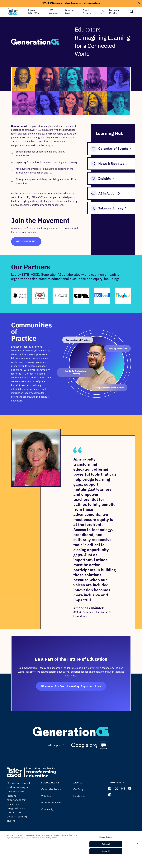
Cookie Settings (105, 837)
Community (47, 809)
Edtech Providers (87, 11)
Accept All (106, 851)
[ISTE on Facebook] (110, 788)
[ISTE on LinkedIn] (110, 795)
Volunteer (46, 796)
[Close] (138, 844)
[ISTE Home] (13, 11)
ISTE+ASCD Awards (51, 802)
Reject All (106, 844)
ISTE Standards (53, 11)
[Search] (131, 12)
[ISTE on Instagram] (123, 788)
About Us (77, 783)
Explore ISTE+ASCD (33, 11)
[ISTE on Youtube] (130, 788)
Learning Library (69, 11)
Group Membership (51, 789)
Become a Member (50, 783)
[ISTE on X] (116, 788)
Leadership (79, 796)
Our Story (78, 789)
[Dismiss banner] (139, 3)
